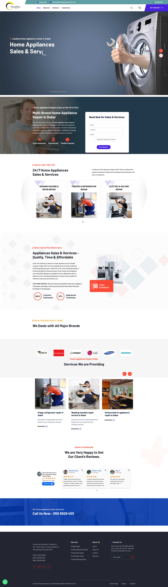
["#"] (40, 567)
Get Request (155, 8)
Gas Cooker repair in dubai (117, 412)
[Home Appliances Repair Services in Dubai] (13, 5)
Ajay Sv (117, 471)
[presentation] (124, 374)
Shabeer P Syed (96, 471)
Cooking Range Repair (78, 559)
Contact (132, 584)
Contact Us (66, 8)
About (124, 584)
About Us (46, 8)
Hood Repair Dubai (77, 556)
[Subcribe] (132, 557)
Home (39, 8)
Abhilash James (73, 471)
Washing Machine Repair (79, 550)
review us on (47, 484)
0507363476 (159, 2)
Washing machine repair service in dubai (49, 413)
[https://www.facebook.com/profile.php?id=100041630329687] (35, 567)
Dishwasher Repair (77, 553)
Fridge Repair (75, 546)
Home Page (114, 584)
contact (95, 553)
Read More (41, 429)
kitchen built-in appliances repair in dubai (83, 413)
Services (55, 8)
